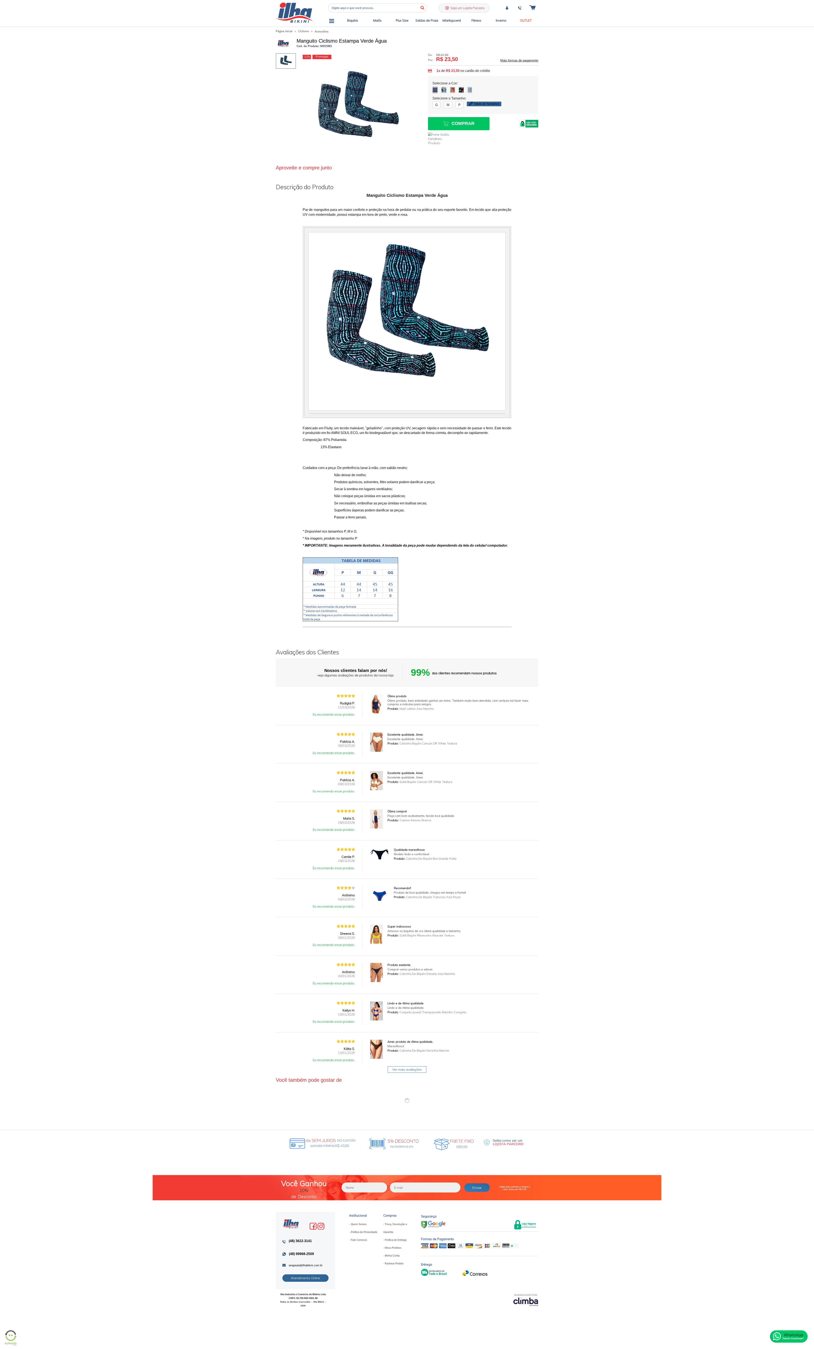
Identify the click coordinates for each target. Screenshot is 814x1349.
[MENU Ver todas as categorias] (331, 22)
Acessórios (322, 31)
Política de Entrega (396, 1239)
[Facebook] (313, 1226)
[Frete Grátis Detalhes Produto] (440, 138)
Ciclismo (304, 31)
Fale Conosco (359, 1239)
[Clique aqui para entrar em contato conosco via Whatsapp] (789, 1336)
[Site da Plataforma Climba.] (525, 1300)
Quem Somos (359, 1224)
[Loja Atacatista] (503, 1142)
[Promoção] (321, 57)
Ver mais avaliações (407, 1069)
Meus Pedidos (393, 1247)
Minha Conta (392, 1255)
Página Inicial (284, 31)
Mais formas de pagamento (519, 60)
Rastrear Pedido (394, 1263)
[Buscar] (422, 8)
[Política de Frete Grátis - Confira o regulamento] (372, 1142)
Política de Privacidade (364, 1232)
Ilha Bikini (294, 13)
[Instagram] (321, 1226)
